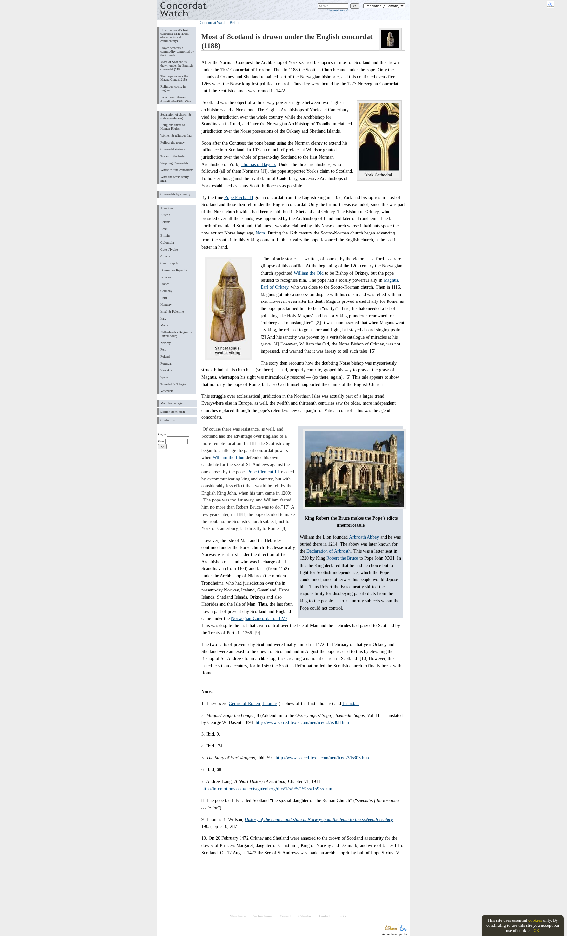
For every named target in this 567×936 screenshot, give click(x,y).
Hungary (166, 304)
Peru (163, 349)
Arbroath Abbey (364, 537)
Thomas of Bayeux (258, 164)
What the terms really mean (174, 178)
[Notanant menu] (391, 929)
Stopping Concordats (174, 163)
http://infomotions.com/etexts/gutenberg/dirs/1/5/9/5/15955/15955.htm (266, 788)
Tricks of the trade (172, 156)
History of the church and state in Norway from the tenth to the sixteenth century (319, 819)
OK (536, 930)
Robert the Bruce (342, 558)
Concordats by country (175, 194)
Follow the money (172, 142)
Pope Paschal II (238, 197)
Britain (165, 235)
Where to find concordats (176, 170)
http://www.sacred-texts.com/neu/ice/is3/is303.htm (322, 757)
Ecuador (165, 277)
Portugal (166, 363)
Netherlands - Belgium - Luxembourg (176, 334)
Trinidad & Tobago (173, 384)
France (164, 284)
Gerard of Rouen (244, 703)
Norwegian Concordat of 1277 (259, 618)
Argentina (166, 208)
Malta (164, 325)
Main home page (171, 403)
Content (285, 916)
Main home (238, 916)
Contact (324, 916)
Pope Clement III (263, 471)
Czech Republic (170, 263)
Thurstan (350, 703)
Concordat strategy (172, 149)
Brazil (164, 229)
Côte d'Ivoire (169, 249)
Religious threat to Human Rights (172, 126)
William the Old (309, 273)
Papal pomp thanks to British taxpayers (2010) (176, 98)
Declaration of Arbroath (328, 551)
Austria (165, 215)
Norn (260, 232)
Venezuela (166, 391)
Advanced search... (338, 10)
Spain (164, 377)
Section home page (172, 411)
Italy (163, 318)
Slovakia (166, 370)
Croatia (165, 256)
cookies (535, 920)
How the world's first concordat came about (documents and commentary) (174, 35)
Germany (166, 291)
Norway (165, 343)
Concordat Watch (213, 22)
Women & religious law (176, 135)
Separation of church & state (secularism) (175, 116)
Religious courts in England (173, 88)
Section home (262, 916)
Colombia (167, 242)
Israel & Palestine (172, 311)
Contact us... (169, 420)
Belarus (165, 222)
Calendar (304, 916)
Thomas (269, 703)
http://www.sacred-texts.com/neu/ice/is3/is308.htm (302, 722)
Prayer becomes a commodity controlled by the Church (177, 51)
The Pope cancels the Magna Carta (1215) (174, 77)
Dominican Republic (174, 270)
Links (341, 916)
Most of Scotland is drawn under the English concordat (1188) (176, 65)
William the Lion (228, 457)
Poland (165, 356)
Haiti (163, 298)
